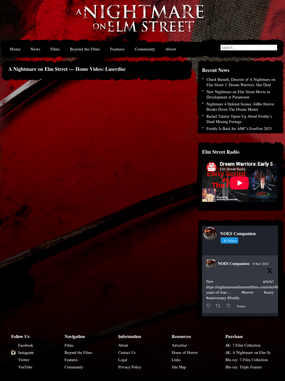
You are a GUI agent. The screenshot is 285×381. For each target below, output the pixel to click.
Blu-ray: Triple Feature (243, 367)
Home (15, 49)
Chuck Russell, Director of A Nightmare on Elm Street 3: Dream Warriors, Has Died (241, 82)
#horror (248, 292)
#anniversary (216, 297)
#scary (269, 292)
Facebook (25, 345)
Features (117, 49)
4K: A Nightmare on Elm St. (248, 352)
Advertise (179, 345)
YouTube (25, 367)
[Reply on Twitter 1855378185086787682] (209, 306)
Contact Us (127, 352)
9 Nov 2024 (261, 263)
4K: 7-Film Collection (243, 345)
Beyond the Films (85, 49)
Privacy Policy (129, 367)
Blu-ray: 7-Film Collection (246, 359)
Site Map (179, 367)
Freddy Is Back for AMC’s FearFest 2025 (239, 128)
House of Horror (185, 352)
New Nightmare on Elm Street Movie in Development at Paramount (238, 94)
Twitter (24, 359)
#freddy (233, 297)
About (170, 49)
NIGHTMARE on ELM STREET (139, 22)
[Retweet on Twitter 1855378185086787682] (219, 306)
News (35, 49)
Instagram (26, 352)
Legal (122, 359)
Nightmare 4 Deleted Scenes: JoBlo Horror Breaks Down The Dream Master (240, 106)
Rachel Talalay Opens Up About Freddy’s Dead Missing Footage (239, 119)
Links (176, 359)
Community (145, 49)
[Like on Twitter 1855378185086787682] (230, 306)
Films (55, 49)
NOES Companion (233, 263)
